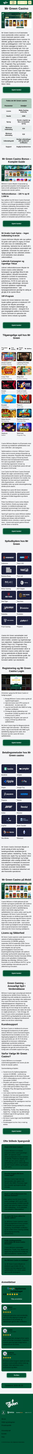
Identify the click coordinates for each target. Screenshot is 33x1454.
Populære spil (5, 348)
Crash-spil (21, 348)
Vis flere (16, 1375)
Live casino (13, 348)
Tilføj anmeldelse (16, 1299)
